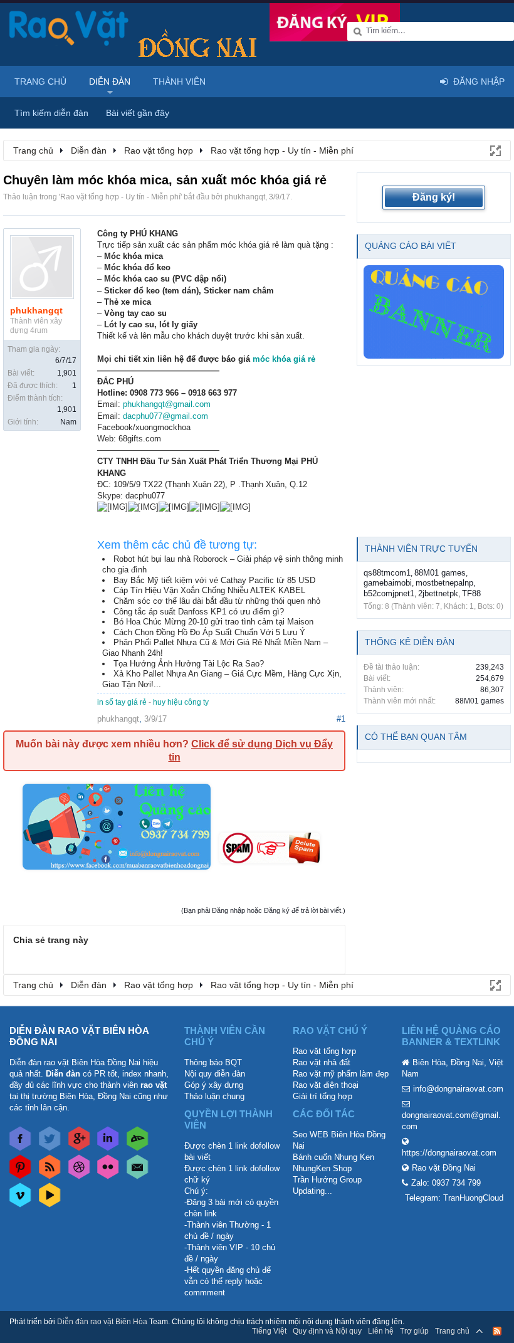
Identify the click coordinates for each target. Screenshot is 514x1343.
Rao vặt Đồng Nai (444, 1167)
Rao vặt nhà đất (321, 1062)
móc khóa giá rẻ (284, 359)
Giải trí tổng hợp (322, 1096)
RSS (497, 1331)
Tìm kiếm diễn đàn (51, 113)
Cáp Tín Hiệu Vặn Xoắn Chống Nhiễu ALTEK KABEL (209, 590)
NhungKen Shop (322, 1168)
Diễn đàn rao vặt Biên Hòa (102, 1321)
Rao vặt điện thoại (326, 1085)
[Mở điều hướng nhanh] (494, 150)
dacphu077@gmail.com (165, 416)
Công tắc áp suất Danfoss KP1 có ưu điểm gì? (198, 611)
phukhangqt (244, 196)
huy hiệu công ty (181, 702)
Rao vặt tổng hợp (324, 1051)
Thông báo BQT (213, 1062)
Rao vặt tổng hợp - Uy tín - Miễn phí (120, 196)
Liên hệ (381, 1331)
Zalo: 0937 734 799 (446, 1183)
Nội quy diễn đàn (214, 1073)
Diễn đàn (109, 81)
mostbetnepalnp (444, 582)
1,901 (66, 373)
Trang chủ (40, 81)
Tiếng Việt (269, 1331)
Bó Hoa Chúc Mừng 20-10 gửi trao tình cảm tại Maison (213, 621)
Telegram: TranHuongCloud (454, 1198)
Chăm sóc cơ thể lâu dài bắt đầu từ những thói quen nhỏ (216, 601)
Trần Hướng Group (327, 1179)
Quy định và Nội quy (327, 1331)
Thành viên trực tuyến (421, 549)
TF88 (471, 593)
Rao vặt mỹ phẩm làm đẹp (341, 1073)
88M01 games (440, 572)
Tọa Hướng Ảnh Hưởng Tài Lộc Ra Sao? (188, 663)
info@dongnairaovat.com (458, 1088)
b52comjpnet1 (389, 593)
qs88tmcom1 (387, 572)
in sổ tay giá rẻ (122, 702)
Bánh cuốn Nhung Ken (333, 1157)
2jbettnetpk (438, 593)
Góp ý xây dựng (213, 1085)
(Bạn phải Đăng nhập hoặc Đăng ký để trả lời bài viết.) (263, 910)
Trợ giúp (414, 1331)
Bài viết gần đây (137, 113)
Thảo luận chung (214, 1096)
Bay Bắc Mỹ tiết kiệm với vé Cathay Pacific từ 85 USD (214, 580)
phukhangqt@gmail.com (167, 404)
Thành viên (179, 81)
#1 (341, 719)
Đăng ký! (433, 197)
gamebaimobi (388, 582)
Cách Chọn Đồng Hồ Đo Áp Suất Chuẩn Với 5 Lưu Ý (209, 632)
